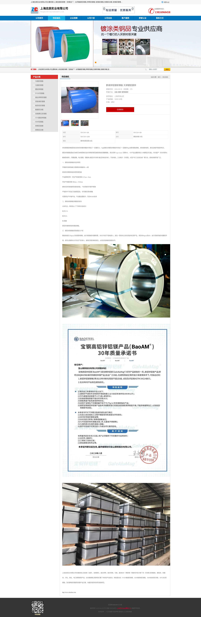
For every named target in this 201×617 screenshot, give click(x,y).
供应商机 (56, 18)
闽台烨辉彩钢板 (41, 97)
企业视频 (73, 18)
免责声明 (116, 612)
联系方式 (160, 18)
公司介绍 (91, 18)
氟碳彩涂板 (39, 109)
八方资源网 (109, 612)
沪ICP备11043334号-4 (110, 608)
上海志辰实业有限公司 (124, 608)
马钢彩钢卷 (39, 85)
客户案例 (125, 18)
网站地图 (129, 612)
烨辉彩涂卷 (39, 130)
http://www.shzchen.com (69, 592)
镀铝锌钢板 (39, 89)
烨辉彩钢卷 (39, 126)
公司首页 (39, 18)
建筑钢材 (125, 92)
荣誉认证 (142, 18)
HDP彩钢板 (39, 122)
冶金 (116, 92)
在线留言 (120, 109)
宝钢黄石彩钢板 (41, 114)
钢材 (119, 92)
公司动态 (108, 18)
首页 (159, 77)
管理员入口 (122, 612)
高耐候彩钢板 (40, 101)
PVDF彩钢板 (39, 93)
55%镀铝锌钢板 (40, 118)
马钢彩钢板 (39, 81)
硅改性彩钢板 (40, 105)
